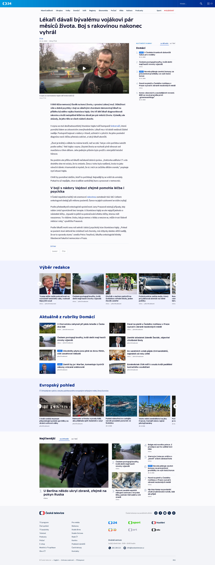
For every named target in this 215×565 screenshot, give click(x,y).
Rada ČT (75, 537)
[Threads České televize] (174, 513)
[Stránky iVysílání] (158, 522)
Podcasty (139, 10)
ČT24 (41, 39)
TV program (44, 522)
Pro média (76, 522)
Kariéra (74, 540)
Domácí (76, 10)
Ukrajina (59, 10)
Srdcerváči (115, 125)
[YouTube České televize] (165, 513)
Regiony (92, 10)
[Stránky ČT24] (112, 522)
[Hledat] (201, 3)
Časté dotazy (77, 547)
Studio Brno (76, 529)
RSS (174, 560)
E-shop (42, 544)
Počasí (113, 10)
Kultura (129, 10)
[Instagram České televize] (156, 513)
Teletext (42, 533)
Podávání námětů (78, 544)
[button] (84, 68)
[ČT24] (7, 3)
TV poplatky (44, 529)
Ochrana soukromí (67, 560)
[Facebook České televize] (160, 513)
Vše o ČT (42, 551)
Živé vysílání (44, 526)
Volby (68, 10)
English (56, 560)
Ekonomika (103, 10)
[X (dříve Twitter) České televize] (169, 513)
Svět (84, 10)
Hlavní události (47, 10)
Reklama (75, 526)
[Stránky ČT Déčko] (112, 530)
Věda (121, 10)
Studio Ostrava (77, 533)
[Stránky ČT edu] (156, 530)
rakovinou (91, 196)
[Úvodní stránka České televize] (51, 513)
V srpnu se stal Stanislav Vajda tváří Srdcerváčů (55, 96)
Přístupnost (80, 560)
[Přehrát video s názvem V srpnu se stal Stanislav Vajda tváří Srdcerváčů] (84, 68)
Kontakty (75, 551)
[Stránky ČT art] (132, 530)
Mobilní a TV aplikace (47, 547)
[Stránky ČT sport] (134, 522)
